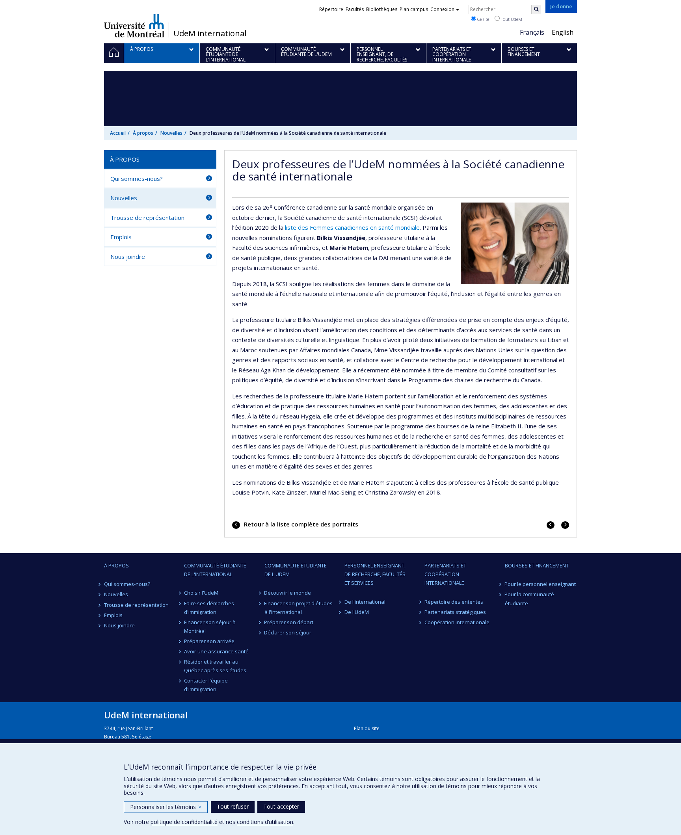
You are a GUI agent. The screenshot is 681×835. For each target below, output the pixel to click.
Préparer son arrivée (209, 641)
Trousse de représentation (147, 217)
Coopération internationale (456, 622)
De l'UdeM (356, 612)
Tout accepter (281, 806)
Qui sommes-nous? (136, 178)
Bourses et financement (537, 565)
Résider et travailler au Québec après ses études (215, 666)
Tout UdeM (511, 19)
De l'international (364, 601)
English (562, 32)
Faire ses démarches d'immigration (209, 608)
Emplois (121, 237)
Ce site (482, 19)
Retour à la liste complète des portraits (300, 524)
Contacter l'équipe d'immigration (206, 685)
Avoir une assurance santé (216, 651)
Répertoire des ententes (453, 601)
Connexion (442, 9)
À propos (143, 133)
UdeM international (209, 33)
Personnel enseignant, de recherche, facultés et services (375, 574)
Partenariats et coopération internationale (445, 574)
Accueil (118, 133)
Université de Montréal (134, 25)
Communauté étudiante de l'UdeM (295, 570)
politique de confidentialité (184, 822)
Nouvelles (171, 133)
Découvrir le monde (287, 592)
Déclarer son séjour (288, 632)
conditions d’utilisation (265, 822)
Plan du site (367, 728)
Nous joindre (127, 256)
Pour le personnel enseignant (540, 584)
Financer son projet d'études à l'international (298, 608)
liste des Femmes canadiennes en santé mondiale (352, 227)
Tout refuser (233, 806)
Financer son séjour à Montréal (210, 626)
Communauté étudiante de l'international (215, 570)
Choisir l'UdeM (201, 592)
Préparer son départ (289, 622)
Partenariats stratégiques (455, 612)
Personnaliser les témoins (165, 807)
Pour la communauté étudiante (529, 598)
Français (532, 32)
